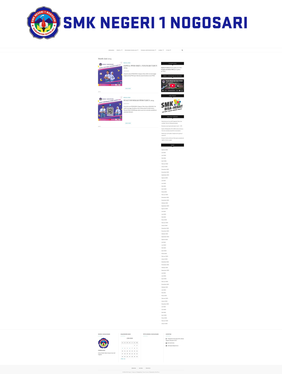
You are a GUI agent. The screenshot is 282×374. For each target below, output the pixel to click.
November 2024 (165, 200)
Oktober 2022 (164, 267)
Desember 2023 (165, 228)
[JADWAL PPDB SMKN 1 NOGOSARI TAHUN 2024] (110, 74)
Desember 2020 (165, 304)
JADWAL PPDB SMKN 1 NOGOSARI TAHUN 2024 (140, 66)
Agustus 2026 (164, 149)
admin (99, 91)
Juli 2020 (163, 306)
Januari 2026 (164, 166)
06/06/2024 (126, 71)
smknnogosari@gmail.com (172, 345)
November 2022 (165, 264)
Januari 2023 (164, 259)
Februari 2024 (164, 222)
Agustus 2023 (164, 239)
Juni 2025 (163, 183)
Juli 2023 (163, 242)
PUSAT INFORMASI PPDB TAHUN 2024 (139, 100)
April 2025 (163, 189)
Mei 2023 (163, 247)
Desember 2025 (165, 169)
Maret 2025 (164, 191)
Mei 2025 (163, 186)
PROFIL (119, 50)
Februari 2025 (164, 194)
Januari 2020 (164, 323)
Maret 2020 (164, 318)
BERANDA (111, 50)
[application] (172, 85)
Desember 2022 (165, 261)
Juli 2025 (163, 180)
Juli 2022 (163, 273)
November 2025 (165, 172)
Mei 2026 (163, 158)
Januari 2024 (164, 225)
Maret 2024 (164, 219)
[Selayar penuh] (182, 90)
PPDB (129, 62)
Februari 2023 (164, 256)
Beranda (134, 368)
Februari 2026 (164, 163)
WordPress (157, 372)
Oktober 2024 (164, 203)
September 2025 (165, 175)
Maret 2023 (164, 253)
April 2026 (163, 161)
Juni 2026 (163, 155)
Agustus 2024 (164, 208)
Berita (125, 62)
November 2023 (165, 231)
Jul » (124, 358)
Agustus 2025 (164, 177)
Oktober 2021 (164, 287)
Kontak (141, 368)
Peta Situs (148, 368)
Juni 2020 (163, 309)
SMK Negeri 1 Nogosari (107, 49)
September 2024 (165, 205)
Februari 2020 (164, 320)
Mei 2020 (163, 312)
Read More (128, 88)
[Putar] (163, 90)
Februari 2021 (164, 298)
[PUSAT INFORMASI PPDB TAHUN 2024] (110, 109)
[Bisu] (179, 90)
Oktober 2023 (164, 233)
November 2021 (165, 284)
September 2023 (165, 236)
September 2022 (165, 270)
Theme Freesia (145, 372)
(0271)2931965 (170, 343)
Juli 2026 (163, 152)
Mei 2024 (163, 217)
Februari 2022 (164, 281)
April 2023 (163, 250)
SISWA (160, 50)
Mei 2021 (163, 292)
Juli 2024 (163, 211)
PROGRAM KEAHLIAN (131, 50)
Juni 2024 (163, 214)
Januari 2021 (164, 301)
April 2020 (163, 315)
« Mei (122, 358)
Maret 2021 (164, 295)
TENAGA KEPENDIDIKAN (148, 50)
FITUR (168, 50)
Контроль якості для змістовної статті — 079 (171, 126)
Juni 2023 (163, 245)
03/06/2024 (126, 103)
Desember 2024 (165, 197)
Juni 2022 (163, 275)
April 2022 (163, 278)
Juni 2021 (163, 290)
